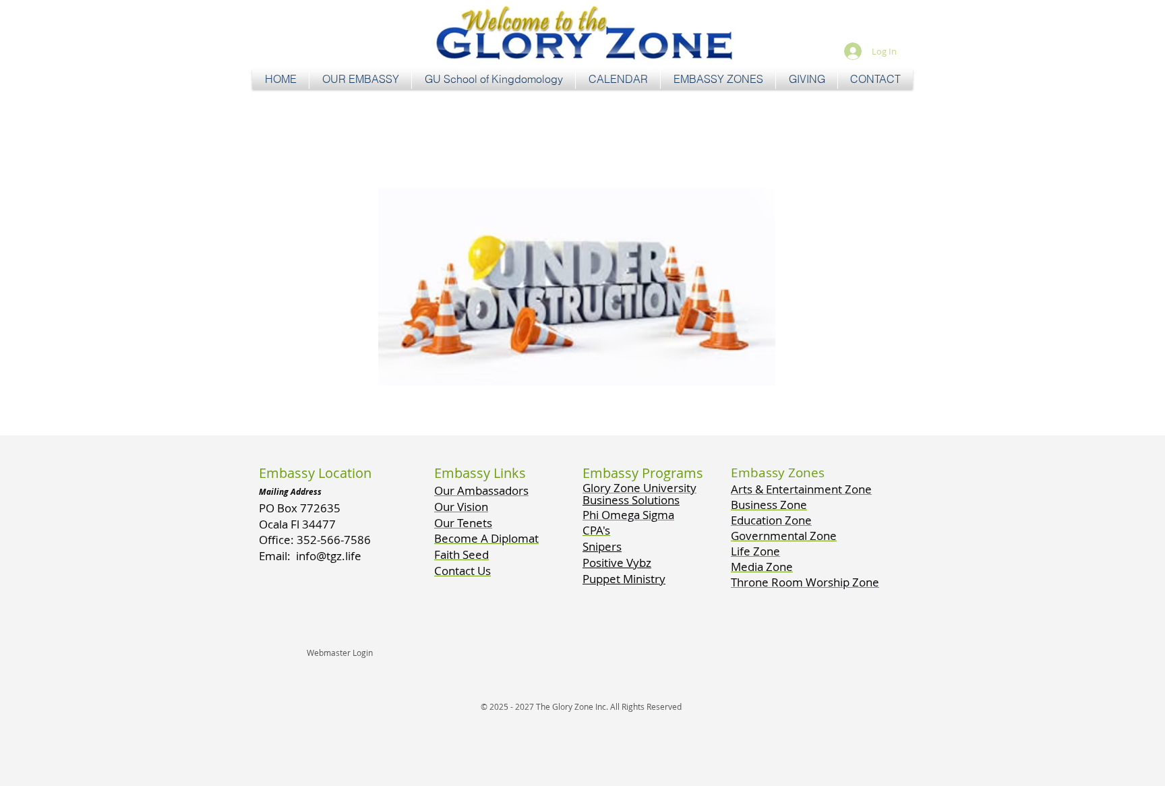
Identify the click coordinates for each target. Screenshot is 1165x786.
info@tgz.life (328, 556)
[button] (360, 79)
